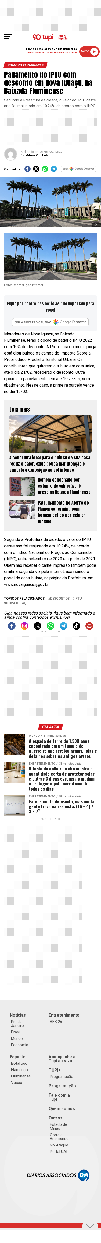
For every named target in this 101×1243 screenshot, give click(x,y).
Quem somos (62, 1108)
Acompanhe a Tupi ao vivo (62, 1058)
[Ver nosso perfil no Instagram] (24, 628)
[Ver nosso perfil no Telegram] (63, 628)
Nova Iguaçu (17, 603)
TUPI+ (55, 1070)
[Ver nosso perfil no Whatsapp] (50, 628)
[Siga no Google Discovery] (79, 170)
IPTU (78, 598)
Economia (19, 1045)
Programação (61, 1076)
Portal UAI (58, 1151)
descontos (60, 598)
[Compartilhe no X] (36, 170)
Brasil (15, 1032)
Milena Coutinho (37, 155)
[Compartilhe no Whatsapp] (45, 170)
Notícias (18, 1015)
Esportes (19, 1056)
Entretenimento (64, 1015)
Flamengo (19, 1069)
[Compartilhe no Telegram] (54, 170)
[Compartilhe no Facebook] (27, 170)
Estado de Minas (58, 1126)
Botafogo (19, 1063)
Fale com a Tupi (59, 1097)
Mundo (17, 1038)
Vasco (16, 1082)
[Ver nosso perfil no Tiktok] (76, 628)
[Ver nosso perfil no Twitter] (37, 628)
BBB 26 (56, 1021)
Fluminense (21, 1076)
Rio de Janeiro (17, 1023)
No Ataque (59, 1145)
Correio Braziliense (59, 1136)
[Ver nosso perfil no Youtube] (89, 628)
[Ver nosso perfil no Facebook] (12, 628)
